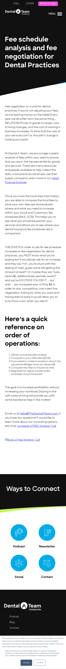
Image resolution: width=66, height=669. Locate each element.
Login (30, 3)
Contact (14, 628)
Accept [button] (26, 663)
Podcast (14, 616)
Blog (12, 622)
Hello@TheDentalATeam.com (39, 413)
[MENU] (60, 14)
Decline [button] (40, 663)
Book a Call (48, 3)
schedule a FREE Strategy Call (36, 426)
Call (16, 3)
